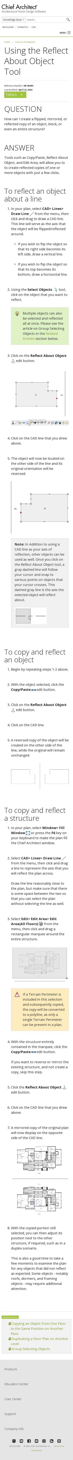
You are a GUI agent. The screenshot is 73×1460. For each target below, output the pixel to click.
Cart (34, 27)
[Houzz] (51, 1441)
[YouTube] (36, 1441)
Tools (11, 94)
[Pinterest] (59, 1441)
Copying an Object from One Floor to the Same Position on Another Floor (38, 1328)
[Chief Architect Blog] (21, 1441)
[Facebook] (29, 1441)
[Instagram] (44, 1441)
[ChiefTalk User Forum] (14, 1441)
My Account (8, 27)
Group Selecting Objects (30, 1349)
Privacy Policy (36, 1450)
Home (7, 42)
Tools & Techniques (25, 42)
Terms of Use (59, 1446)
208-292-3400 (14, 1446)
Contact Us (22, 27)
